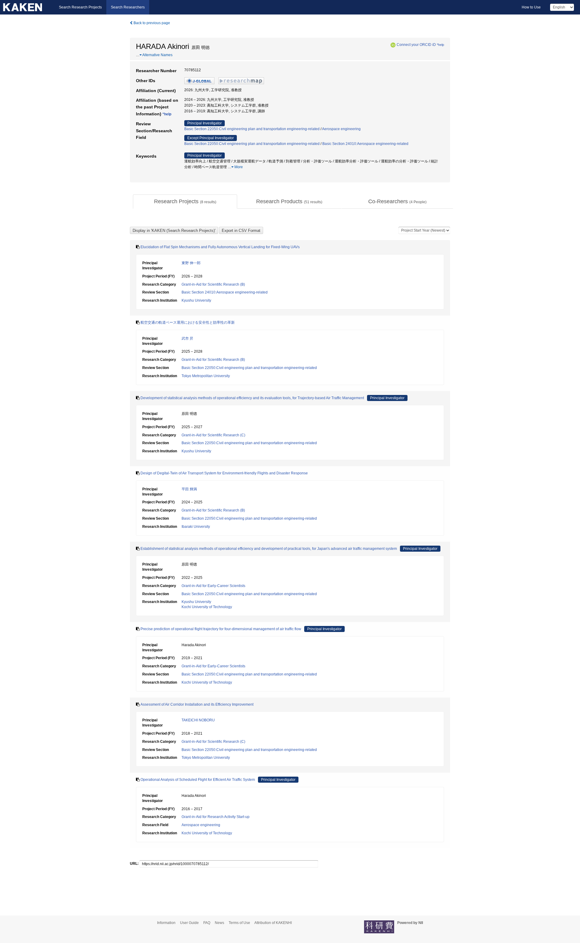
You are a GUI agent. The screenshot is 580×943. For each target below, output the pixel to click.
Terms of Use (239, 923)
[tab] (185, 201)
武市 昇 (187, 338)
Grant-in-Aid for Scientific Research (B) (213, 284)
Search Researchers (128, 7)
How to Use (531, 7)
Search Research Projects (80, 7)
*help (440, 45)
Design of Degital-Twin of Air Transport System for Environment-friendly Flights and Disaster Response (224, 473)
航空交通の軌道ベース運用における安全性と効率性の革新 (187, 322)
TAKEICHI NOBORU (198, 720)
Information (166, 923)
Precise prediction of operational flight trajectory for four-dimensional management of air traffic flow (220, 629)
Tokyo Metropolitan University (206, 376)
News (219, 923)
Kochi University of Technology (207, 607)
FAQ (206, 923)
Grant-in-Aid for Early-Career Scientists (213, 586)
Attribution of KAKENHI (273, 923)
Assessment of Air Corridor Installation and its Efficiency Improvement (196, 704)
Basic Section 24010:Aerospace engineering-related (365, 144)
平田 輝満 (189, 489)
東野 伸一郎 (191, 263)
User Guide (189, 923)
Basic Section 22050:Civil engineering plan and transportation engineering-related (252, 129)
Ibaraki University (196, 526)
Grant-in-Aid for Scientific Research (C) (213, 435)
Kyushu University (196, 300)
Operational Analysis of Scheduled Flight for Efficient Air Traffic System (197, 780)
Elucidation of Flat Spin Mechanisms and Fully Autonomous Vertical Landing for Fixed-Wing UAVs (220, 247)
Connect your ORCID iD (416, 45)
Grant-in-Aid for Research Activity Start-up (216, 817)
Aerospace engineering (341, 129)
